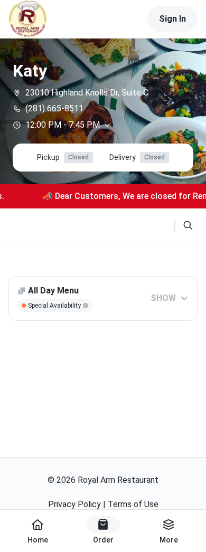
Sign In (172, 19)
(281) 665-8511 (54, 108)
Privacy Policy (74, 504)
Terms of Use (133, 504)
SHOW (163, 298)
